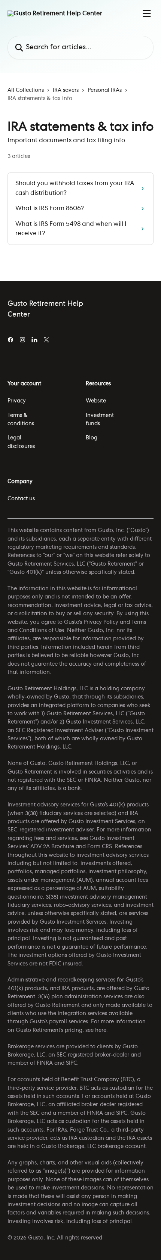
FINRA (45, 1063)
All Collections (25, 90)
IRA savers (66, 90)
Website (96, 401)
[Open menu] (147, 13)
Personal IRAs (105, 90)
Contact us (21, 498)
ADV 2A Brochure (52, 846)
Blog (91, 438)
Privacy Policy (100, 622)
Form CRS (99, 846)
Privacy (16, 401)
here (100, 1030)
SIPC (71, 1063)
